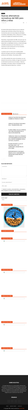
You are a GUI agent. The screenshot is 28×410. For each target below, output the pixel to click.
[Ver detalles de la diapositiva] (14, 282)
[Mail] (15, 401)
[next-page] (4, 159)
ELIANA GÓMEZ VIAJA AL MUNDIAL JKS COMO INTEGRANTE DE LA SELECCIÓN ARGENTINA (17, 131)
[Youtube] (19, 401)
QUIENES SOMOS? (13, 406)
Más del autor (15, 113)
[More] (14, 25)
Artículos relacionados (6, 113)
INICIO (7, 406)
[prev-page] (2, 159)
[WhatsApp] (11, 25)
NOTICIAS (6, 11)
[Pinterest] (8, 25)
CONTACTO (20, 406)
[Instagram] (12, 401)
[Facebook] (2, 25)
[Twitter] (5, 25)
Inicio (2, 11)
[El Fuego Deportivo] (14, 3)
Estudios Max (21, 408)
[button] (2, 8)
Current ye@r (4, 197)
